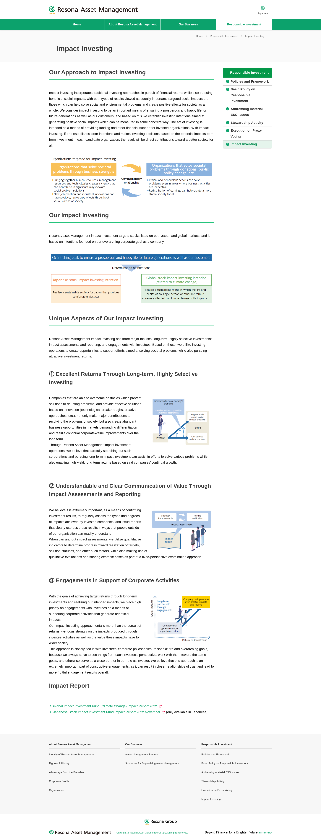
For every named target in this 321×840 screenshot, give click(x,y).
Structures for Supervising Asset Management (152, 763)
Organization (56, 790)
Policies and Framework (215, 754)
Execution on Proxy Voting (216, 790)
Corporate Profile (59, 781)
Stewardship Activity (213, 781)
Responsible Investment (216, 744)
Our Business (133, 744)
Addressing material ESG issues (220, 772)
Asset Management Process (141, 754)
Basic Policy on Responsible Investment (224, 763)
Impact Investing (211, 798)
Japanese (262, 13)
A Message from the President (67, 772)
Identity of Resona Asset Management (71, 754)
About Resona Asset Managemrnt (70, 744)
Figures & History (59, 763)
